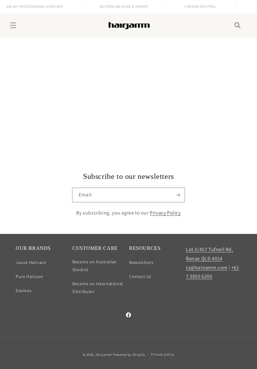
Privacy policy (162, 354)
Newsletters (141, 262)
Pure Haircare (29, 276)
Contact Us (140, 276)
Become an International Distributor (97, 287)
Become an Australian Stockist (94, 265)
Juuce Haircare (31, 262)
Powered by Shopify (129, 354)
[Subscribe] (178, 195)
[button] (13, 25)
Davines (23, 290)
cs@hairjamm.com (207, 267)
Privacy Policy (165, 213)
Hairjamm (104, 354)
